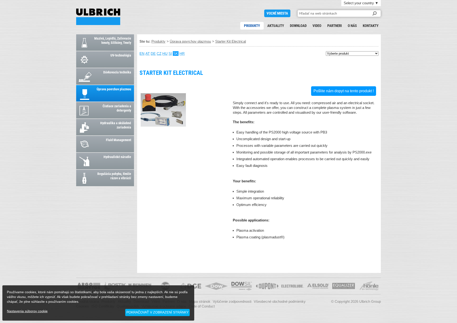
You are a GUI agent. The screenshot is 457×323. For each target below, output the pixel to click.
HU (165, 53)
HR (182, 53)
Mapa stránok (199, 301)
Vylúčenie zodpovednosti (232, 301)
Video (317, 26)
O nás (352, 26)
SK (175, 53)
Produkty (252, 26)
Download (298, 26)
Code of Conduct (202, 306)
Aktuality (275, 26)
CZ (159, 53)
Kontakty (370, 26)
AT (147, 53)
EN (141, 53)
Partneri (334, 26)
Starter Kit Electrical (98, 17)
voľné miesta (277, 13)
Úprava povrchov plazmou (190, 41)
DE (153, 53)
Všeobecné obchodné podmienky (280, 301)
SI (170, 53)
